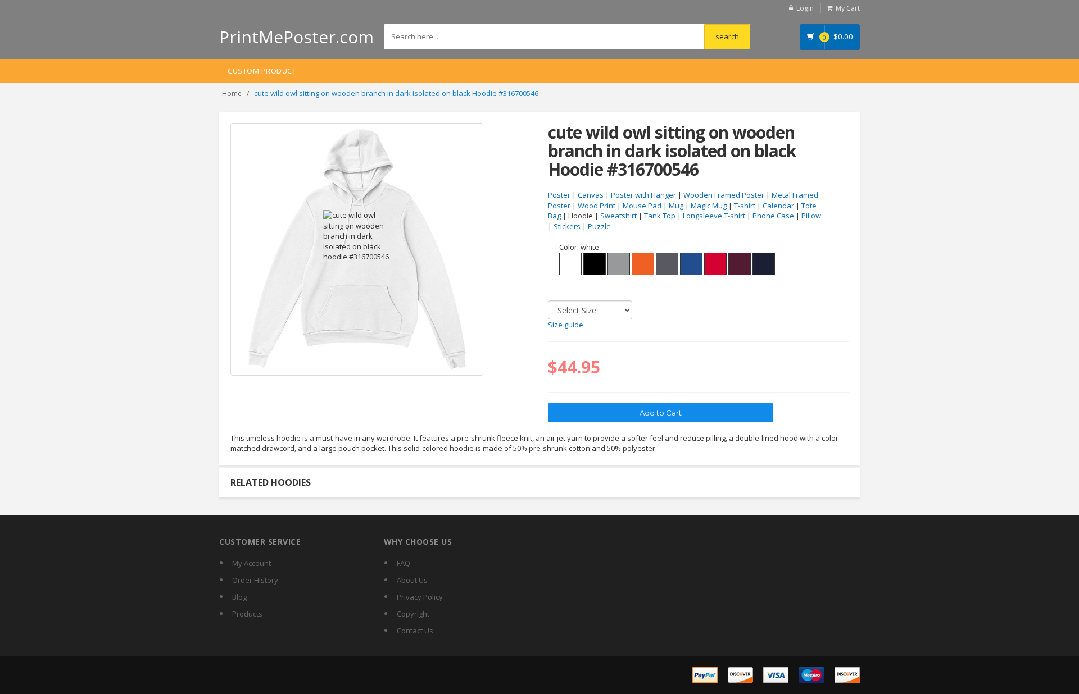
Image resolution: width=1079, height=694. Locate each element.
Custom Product (262, 71)
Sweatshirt (618, 216)
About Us (412, 580)
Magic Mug (709, 205)
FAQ (403, 563)
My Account (251, 563)
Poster (559, 195)
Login (805, 8)
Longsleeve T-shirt (714, 216)
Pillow (811, 216)
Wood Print (596, 205)
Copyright (413, 614)
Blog (239, 597)
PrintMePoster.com (296, 36)
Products (247, 614)
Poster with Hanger (643, 195)
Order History (255, 580)
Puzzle (599, 226)
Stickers (567, 226)
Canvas (591, 195)
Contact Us (415, 630)
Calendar (778, 205)
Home (232, 93)
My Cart (848, 8)
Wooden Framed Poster (723, 195)
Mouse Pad (642, 205)
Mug (676, 205)
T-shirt (744, 205)
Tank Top (659, 216)
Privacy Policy (420, 597)
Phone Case (773, 216)
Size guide (565, 324)
